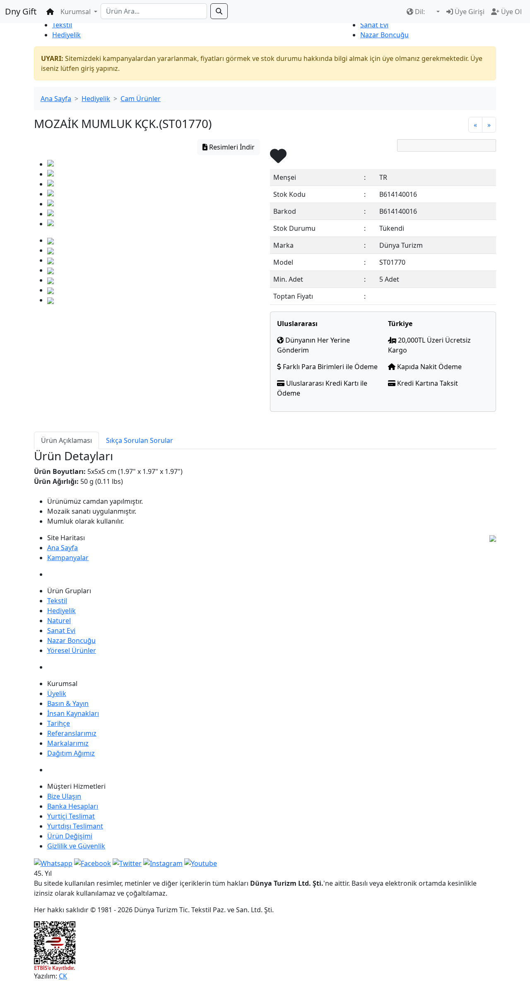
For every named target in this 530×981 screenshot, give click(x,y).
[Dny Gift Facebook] (53, 862)
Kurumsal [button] (76, 11)
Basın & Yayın (68, 703)
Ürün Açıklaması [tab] (66, 440)
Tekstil (62, 24)
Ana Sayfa (56, 98)
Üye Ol (510, 11)
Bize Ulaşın (64, 796)
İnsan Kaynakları (73, 713)
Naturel (59, 620)
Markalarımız (68, 743)
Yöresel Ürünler (71, 650)
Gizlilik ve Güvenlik (76, 846)
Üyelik (56, 693)
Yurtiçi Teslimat (71, 816)
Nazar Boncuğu (384, 34)
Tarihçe (58, 723)
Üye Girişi (468, 11)
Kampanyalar (68, 557)
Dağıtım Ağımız (71, 753)
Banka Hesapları (72, 806)
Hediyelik (66, 34)
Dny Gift (20, 11)
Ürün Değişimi (69, 836)
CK (63, 976)
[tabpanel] (265, 487)
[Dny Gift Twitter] (127, 862)
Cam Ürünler (140, 98)
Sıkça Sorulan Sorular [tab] (139, 440)
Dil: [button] (419, 11)
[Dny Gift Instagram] (163, 862)
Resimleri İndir (231, 147)
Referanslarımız (71, 733)
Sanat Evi (374, 24)
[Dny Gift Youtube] (200, 862)
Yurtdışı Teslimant (75, 826)
